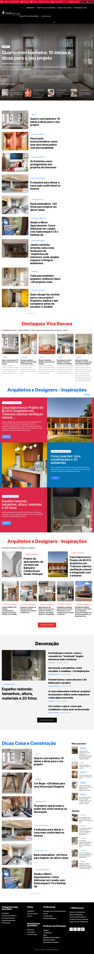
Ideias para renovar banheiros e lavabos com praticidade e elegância (83, 361)
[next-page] (90, 61)
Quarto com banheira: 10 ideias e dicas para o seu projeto (36, 55)
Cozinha (60, 357)
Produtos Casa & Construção (78, 919)
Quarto (6, 46)
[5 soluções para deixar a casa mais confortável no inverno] (74, 93)
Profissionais (6, 923)
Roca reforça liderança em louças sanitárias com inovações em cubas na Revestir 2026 (85, 855)
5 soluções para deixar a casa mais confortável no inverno (84, 94)
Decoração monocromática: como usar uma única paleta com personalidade (44, 143)
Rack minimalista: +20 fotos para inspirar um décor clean (43, 206)
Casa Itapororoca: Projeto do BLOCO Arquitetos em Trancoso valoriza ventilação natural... (22, 412)
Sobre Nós (30, 911)
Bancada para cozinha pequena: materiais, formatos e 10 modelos (64, 361)
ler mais (6, 436)
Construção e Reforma (83, 772)
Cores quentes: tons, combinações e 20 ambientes (66, 459)
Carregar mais (31, 313)
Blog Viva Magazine (49, 918)
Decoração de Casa (8, 918)
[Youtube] (82, 929)
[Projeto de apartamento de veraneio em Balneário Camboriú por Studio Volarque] (12, 564)
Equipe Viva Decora (8, 63)
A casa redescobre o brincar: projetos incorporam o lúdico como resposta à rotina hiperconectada (69, 694)
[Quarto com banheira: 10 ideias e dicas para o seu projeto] (5, 93)
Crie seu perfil (47, 916)
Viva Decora (5, 1)
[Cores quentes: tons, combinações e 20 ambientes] (24, 464)
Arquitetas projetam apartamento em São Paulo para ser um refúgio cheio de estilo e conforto (65, 610)
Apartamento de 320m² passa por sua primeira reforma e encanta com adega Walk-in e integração (46, 610)
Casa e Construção (58, 1)
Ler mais (55, 478)
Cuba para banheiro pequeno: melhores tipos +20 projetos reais (45, 278)
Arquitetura (5, 913)
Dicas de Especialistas (38, 90)
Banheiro (78, 357)
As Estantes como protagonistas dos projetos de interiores (62, 94)
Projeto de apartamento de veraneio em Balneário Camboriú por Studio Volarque (33, 566)
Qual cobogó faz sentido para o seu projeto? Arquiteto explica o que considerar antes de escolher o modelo (45, 300)
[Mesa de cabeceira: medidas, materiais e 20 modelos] (47, 344)
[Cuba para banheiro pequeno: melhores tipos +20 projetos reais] (15, 277)
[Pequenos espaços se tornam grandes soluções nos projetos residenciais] (28, 591)
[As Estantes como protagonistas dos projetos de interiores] (51, 93)
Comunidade (15, 1)
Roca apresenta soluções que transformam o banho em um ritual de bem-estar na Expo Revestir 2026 (85, 831)
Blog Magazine (45, 1)
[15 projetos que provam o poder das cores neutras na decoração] (17, 806)
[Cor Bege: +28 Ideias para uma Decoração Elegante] (17, 783)
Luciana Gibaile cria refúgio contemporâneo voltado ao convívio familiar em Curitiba (9, 610)
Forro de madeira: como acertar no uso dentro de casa (85, 777)
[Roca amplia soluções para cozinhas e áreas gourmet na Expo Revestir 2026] (75, 817)
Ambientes (35, 271)
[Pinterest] (79, 929)
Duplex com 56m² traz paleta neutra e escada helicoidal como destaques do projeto (85, 788)
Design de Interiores (8, 920)
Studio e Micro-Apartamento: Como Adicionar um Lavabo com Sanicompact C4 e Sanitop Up (44, 228)
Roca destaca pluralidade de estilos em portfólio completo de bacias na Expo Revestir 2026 (85, 843)
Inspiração (25, 1)
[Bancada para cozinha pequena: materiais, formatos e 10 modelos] (65, 344)
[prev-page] (85, 61)
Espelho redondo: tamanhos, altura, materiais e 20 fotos (22, 504)
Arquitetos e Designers (11, 402)
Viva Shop (34, 1)
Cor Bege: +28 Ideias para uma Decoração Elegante (49, 785)
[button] (54, 22)
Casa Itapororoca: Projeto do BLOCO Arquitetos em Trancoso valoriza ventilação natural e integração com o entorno (80, 566)
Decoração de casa (37, 199)
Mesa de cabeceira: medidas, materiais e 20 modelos (46, 361)
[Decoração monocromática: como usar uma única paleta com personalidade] (28, 93)
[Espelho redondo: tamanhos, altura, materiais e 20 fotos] (69, 509)
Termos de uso (32, 934)
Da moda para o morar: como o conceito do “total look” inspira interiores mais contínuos (65, 656)
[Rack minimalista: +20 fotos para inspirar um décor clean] (15, 205)
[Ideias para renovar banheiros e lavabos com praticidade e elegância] (83, 344)
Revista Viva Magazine (76, 912)
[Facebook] (71, 929)
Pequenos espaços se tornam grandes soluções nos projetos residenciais (28, 609)
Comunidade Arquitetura (77, 917)
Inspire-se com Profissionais (78, 922)
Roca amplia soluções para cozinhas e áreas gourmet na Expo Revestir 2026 (85, 820)
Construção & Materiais (38, 218)
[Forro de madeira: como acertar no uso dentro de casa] (75, 774)
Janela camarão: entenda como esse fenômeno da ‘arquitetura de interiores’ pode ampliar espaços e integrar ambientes (44, 254)
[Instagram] (75, 929)
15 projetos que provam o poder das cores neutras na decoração (50, 808)
